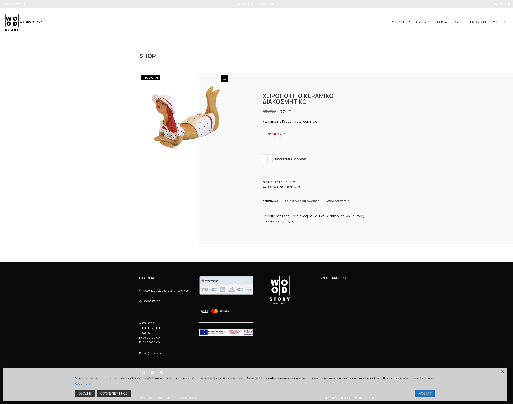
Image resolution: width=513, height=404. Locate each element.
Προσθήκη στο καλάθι (291, 158)
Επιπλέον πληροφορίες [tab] (302, 201)
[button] (224, 78)
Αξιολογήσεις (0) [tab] (338, 201)
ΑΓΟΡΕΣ (421, 22)
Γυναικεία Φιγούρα (288, 187)
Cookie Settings (114, 393)
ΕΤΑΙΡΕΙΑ (441, 22)
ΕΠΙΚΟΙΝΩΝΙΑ (477, 22)
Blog (457, 22)
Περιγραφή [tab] (270, 201)
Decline (85, 393)
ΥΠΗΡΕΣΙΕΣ (399, 22)
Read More (83, 383)
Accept (425, 393)
